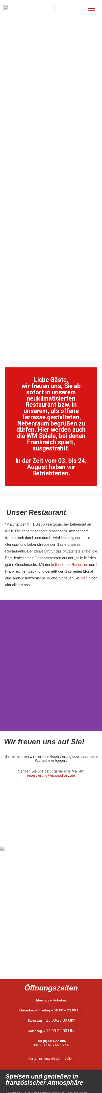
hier (84, 578)
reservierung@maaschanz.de (51, 775)
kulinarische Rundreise (69, 564)
